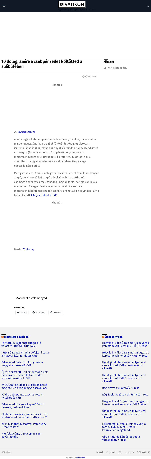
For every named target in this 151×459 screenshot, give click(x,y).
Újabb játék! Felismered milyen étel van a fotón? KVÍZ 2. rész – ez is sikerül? (124, 414)
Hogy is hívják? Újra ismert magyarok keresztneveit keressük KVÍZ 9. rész (125, 403)
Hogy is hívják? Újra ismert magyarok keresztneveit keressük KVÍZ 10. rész (125, 354)
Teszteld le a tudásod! (16, 336)
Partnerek (129, 452)
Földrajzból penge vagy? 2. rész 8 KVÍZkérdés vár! (22, 396)
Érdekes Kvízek (114, 336)
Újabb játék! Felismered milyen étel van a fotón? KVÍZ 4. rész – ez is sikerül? (124, 365)
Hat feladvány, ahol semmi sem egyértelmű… (21, 435)
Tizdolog (28, 249)
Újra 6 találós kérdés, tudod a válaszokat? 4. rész (121, 438)
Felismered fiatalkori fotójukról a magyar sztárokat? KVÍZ (22, 364)
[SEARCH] (148, 6)
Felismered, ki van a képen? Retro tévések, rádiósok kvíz (22, 406)
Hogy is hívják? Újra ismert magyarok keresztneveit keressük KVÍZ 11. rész (125, 344)
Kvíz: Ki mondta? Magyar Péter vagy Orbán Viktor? (23, 425)
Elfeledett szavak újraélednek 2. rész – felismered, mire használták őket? (24, 416)
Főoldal (99, 452)
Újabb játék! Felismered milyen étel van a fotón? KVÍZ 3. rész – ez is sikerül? (124, 378)
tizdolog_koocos (26, 131)
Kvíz (120, 452)
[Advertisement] (75, 35)
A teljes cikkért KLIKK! (44, 195)
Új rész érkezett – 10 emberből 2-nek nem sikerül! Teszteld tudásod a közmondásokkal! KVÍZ (24, 375)
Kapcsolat (110, 452)
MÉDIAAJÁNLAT (143, 452)
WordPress (80, 457)
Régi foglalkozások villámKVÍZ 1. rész (125, 394)
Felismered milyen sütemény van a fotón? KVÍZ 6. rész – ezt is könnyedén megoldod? (124, 427)
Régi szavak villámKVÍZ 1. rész (120, 388)
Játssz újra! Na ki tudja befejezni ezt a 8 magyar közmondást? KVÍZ (25, 354)
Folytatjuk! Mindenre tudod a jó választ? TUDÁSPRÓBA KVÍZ (21, 344)
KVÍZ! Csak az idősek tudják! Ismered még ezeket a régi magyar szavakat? (24, 386)
